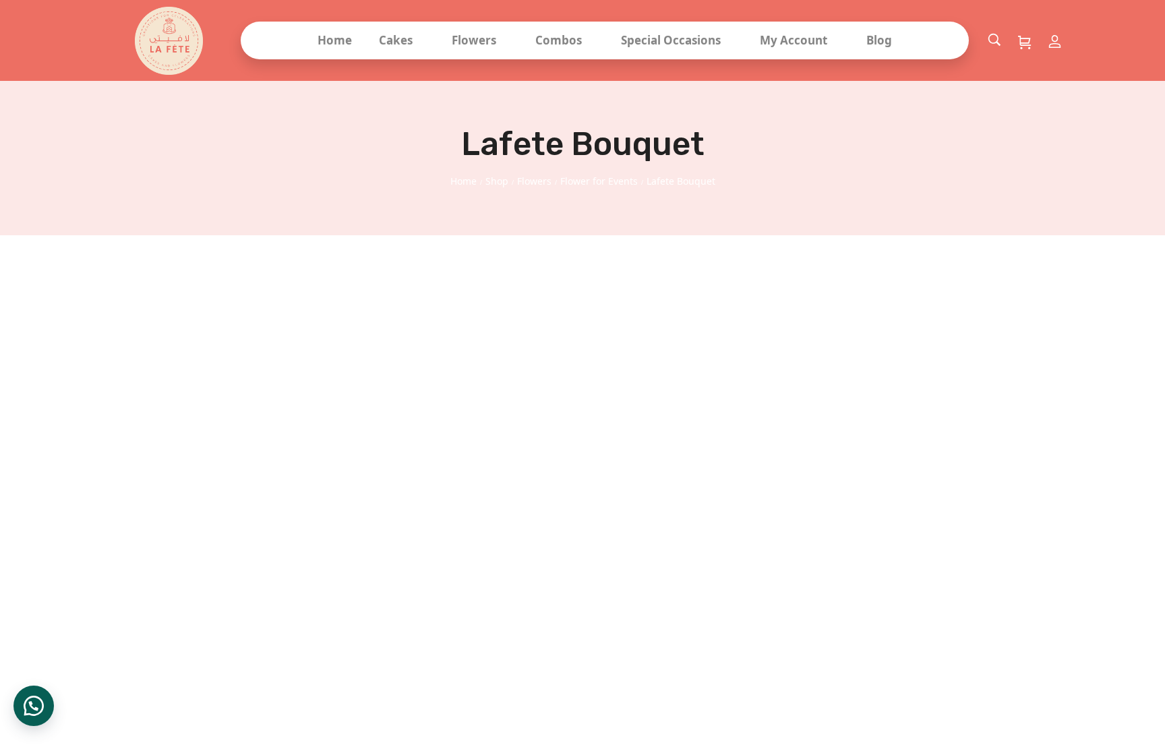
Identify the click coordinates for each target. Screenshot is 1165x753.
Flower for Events (599, 181)
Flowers (534, 181)
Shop (496, 181)
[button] (33, 706)
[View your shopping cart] (1025, 41)
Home (463, 181)
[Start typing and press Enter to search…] (994, 40)
